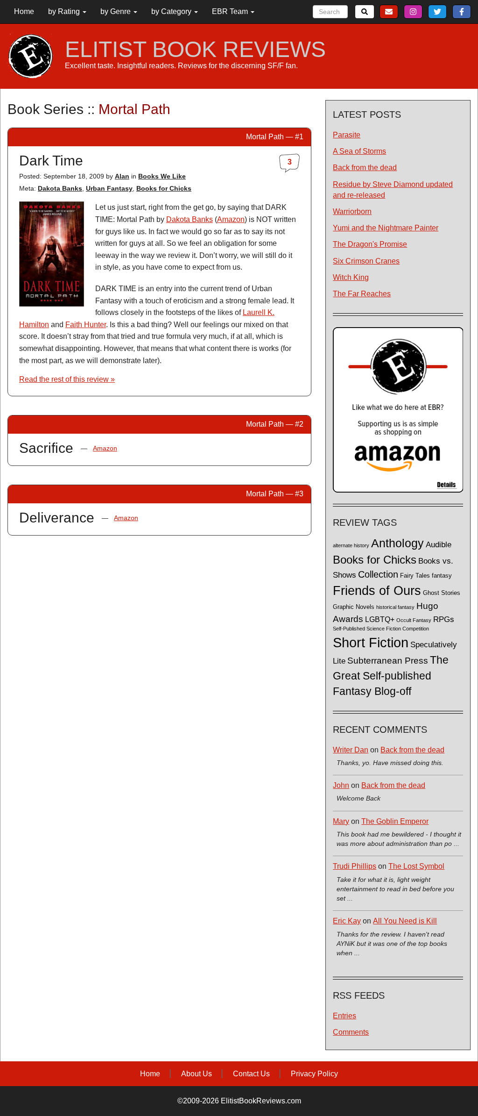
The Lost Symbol (416, 866)
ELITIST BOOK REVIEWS (195, 49)
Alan (122, 176)
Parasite (346, 135)
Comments (351, 1032)
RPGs (443, 619)
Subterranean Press (387, 660)
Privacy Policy (314, 1074)
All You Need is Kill (405, 921)
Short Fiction (370, 642)
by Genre (116, 11)
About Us (196, 1074)
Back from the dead (365, 168)
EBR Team (231, 11)
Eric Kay (347, 921)
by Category (172, 11)
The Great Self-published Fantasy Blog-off (391, 675)
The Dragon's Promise (370, 244)
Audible (438, 544)
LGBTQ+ (379, 619)
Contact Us (251, 1074)
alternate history (351, 545)
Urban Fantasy (109, 188)
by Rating (65, 11)
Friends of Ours (377, 591)
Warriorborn (352, 211)
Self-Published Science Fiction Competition (381, 628)
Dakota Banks (60, 188)
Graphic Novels (353, 607)
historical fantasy (395, 607)
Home (24, 11)
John (341, 785)
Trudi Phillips (354, 866)
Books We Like (162, 176)
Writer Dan (350, 750)
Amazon (231, 219)
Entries (344, 1016)
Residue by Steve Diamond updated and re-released (393, 189)
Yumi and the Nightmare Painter (385, 228)
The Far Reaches (362, 294)
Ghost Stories (441, 593)
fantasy (442, 575)
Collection (378, 574)
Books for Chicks (163, 188)
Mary (341, 821)
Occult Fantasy (413, 620)
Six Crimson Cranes (366, 261)
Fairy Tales (415, 575)
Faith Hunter (85, 325)
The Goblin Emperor (395, 821)
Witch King (351, 277)
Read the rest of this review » (67, 379)
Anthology (397, 543)
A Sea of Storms (359, 151)
